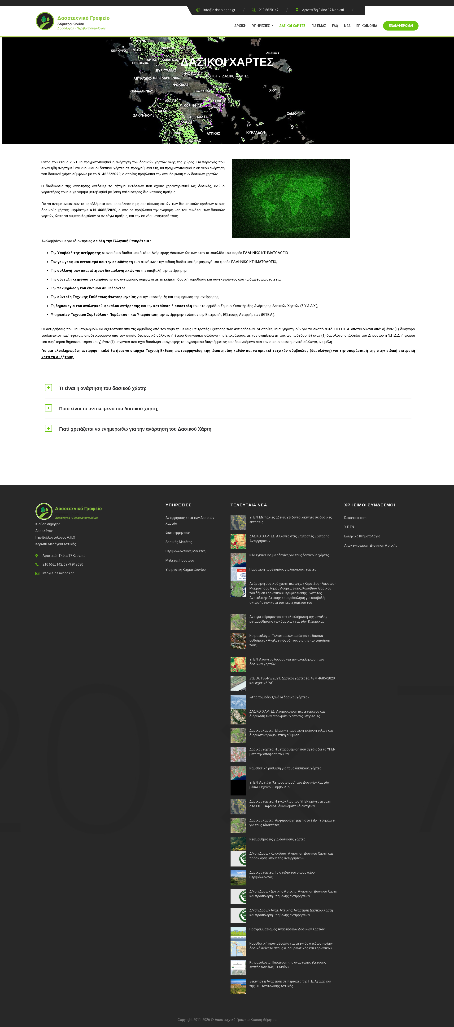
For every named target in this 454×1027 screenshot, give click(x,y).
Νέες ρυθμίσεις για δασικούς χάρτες (277, 839)
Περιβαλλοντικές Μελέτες (186, 551)
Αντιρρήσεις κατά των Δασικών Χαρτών (190, 520)
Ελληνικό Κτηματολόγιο (362, 536)
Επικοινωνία (366, 26)
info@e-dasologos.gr (219, 10)
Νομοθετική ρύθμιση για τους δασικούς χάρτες (285, 768)
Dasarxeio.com (355, 518)
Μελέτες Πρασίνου (180, 560)
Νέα (347, 26)
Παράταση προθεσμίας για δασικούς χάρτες (282, 569)
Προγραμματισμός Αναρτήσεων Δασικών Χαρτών (287, 929)
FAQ (335, 26)
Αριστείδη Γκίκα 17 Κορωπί (323, 10)
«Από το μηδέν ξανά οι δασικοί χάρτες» (279, 697)
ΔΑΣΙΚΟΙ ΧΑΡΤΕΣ (235, 76)
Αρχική (240, 26)
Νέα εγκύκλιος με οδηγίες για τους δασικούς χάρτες (289, 555)
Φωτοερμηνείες (178, 533)
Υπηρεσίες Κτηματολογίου (186, 570)
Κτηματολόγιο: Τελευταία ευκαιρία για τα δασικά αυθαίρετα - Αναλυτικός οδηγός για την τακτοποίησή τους (289, 640)
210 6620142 (269, 10)
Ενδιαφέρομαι (401, 25)
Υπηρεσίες (261, 26)
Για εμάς (318, 26)
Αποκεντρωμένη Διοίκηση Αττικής (370, 545)
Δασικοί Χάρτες (292, 26)
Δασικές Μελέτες (179, 542)
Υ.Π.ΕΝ (349, 527)
